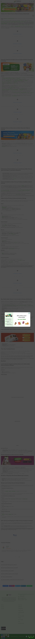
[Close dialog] (29, 313)
